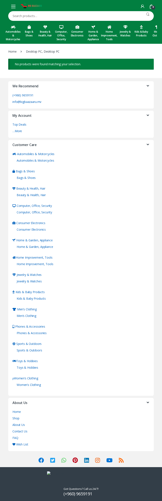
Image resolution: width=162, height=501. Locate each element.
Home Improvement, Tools (109, 35)
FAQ (15, 438)
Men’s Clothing (26, 309)
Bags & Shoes (29, 33)
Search (148, 16)
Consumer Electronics (77, 33)
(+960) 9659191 (23, 95)
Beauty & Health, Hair (45, 33)
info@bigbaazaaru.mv (26, 102)
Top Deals (19, 124)
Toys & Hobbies (27, 361)
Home (12, 51)
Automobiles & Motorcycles (12, 35)
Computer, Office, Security (61, 35)
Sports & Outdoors (28, 344)
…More (17, 131)
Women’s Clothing (26, 378)
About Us (18, 425)
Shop (15, 418)
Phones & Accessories (29, 326)
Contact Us (19, 431)
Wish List (21, 444)
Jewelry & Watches (125, 33)
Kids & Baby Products (141, 33)
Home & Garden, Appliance (93, 35)
